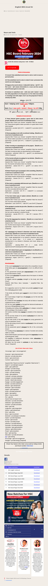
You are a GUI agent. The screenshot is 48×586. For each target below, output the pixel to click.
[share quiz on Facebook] (24, 459)
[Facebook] (34, 530)
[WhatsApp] (42, 530)
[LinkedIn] (39, 530)
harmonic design (15, 464)
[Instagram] (42, 532)
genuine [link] (26, 566)
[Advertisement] (24, 20)
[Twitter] (37, 530)
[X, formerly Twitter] (24, 461)
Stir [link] (6, 437)
